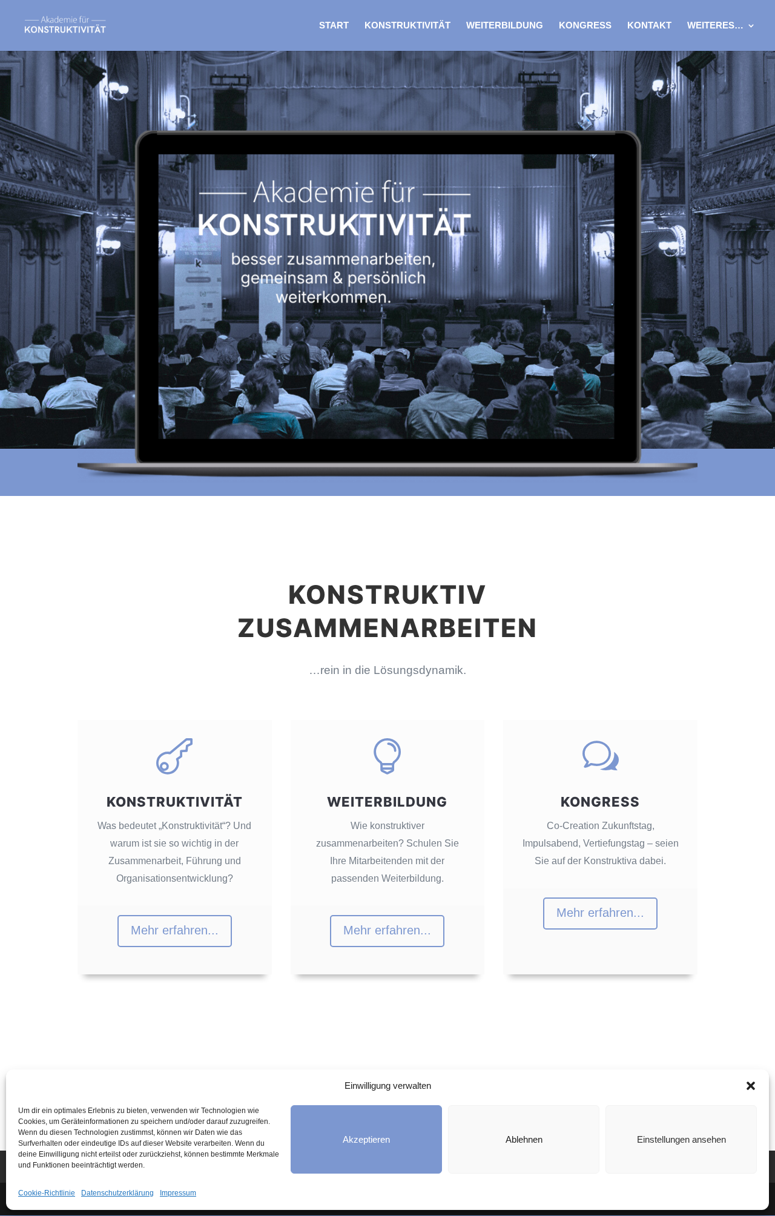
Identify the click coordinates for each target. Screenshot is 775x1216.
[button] (751, 1086)
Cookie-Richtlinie (46, 1193)
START (334, 25)
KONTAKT (649, 25)
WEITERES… (715, 25)
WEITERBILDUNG (504, 25)
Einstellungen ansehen (681, 1139)
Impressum (178, 1193)
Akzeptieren (366, 1139)
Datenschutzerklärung (117, 1193)
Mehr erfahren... (175, 930)
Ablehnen (524, 1139)
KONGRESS (585, 25)
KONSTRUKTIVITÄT (407, 25)
